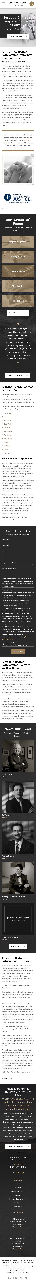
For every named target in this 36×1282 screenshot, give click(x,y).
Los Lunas (7, 417)
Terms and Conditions (8, 639)
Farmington (8, 435)
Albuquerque (8, 413)
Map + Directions (18, 1227)
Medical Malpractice (18, 1191)
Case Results (18, 1203)
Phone (4, 551)
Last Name (5, 545)
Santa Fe (7, 428)
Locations (18, 1195)
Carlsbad (7, 446)
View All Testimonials (16, 375)
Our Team (18, 1188)
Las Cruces (8, 453)
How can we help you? (9, 569)
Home (18, 1184)
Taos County (8, 431)
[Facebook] (13, 1173)
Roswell (6, 442)
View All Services (16, 313)
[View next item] (6, 209)
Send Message (18, 651)
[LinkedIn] (18, 1173)
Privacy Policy (25, 637)
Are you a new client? (9, 563)
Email (3, 557)
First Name (5, 539)
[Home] (17, 4)
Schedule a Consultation (16, 1146)
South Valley (8, 424)
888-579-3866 (18, 1167)
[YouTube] (23, 1173)
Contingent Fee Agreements (18, 1199)
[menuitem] (8, 1272)
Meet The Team (16, 946)
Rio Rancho (8, 420)
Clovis (6, 450)
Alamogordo (8, 439)
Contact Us (18, 1207)
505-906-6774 (18, 1224)
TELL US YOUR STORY (16, 36)
